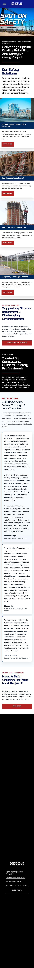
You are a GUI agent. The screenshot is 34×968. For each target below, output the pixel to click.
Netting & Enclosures (14, 881)
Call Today (17, 890)
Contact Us (17, 706)
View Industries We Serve (17, 343)
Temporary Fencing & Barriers (17, 885)
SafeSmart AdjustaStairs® (15, 878)
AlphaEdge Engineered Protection (14, 873)
